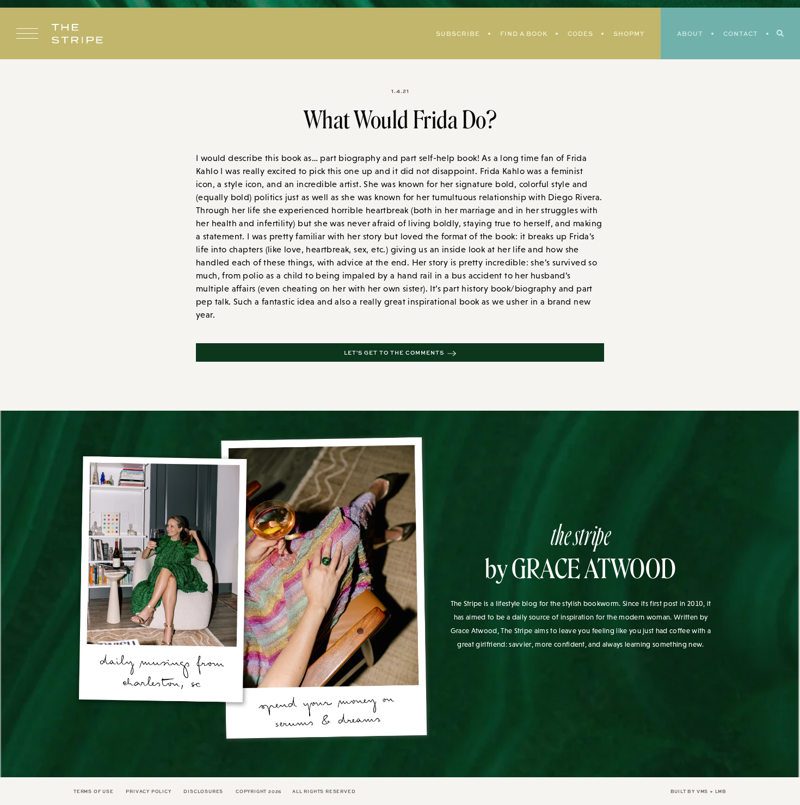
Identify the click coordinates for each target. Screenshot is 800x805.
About (690, 33)
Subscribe (458, 33)
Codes (580, 33)
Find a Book (523, 33)
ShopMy (628, 33)
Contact (740, 33)
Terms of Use (93, 791)
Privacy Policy (148, 791)
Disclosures (203, 791)
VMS (702, 791)
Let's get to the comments (394, 352)
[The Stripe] (77, 34)
